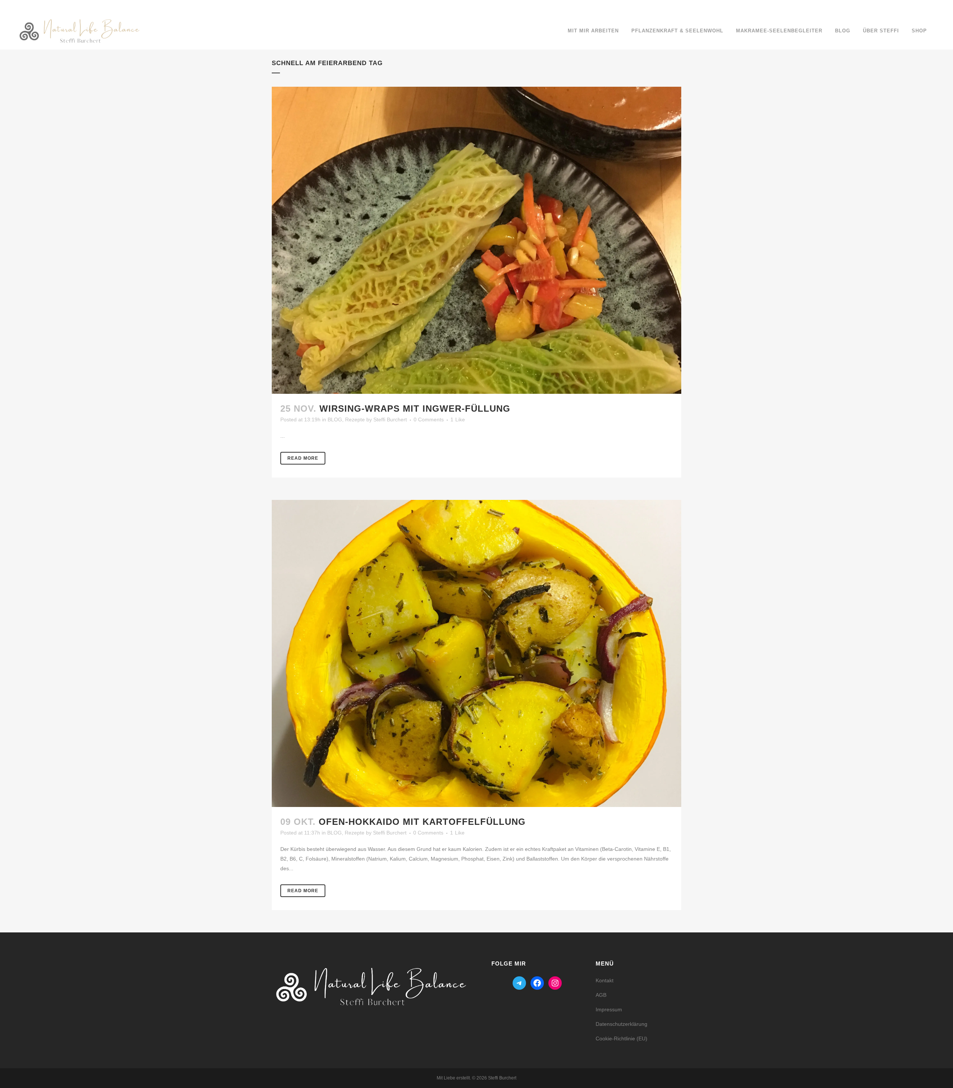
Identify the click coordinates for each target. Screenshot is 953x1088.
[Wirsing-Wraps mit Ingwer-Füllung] (476, 240)
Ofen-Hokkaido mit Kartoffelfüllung (422, 822)
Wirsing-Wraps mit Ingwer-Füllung (414, 408)
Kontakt (604, 980)
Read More (302, 458)
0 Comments (429, 419)
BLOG (335, 419)
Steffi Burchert (390, 419)
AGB (601, 995)
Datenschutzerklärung (621, 1024)
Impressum (609, 1009)
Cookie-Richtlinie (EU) (621, 1038)
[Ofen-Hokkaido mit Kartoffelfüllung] (476, 653)
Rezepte (355, 419)
